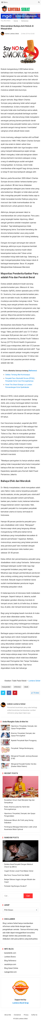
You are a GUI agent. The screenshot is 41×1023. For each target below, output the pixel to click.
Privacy (26, 1015)
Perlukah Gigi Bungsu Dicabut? (15, 886)
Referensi (24, 21)
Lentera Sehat (34, 681)
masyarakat (6, 687)
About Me (7, 1015)
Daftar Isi (34, 1015)
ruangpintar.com (10, 972)
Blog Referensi (10, 961)
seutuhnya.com (10, 964)
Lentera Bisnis (10, 957)
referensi (17, 687)
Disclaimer (17, 1015)
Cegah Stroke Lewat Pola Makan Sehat (18, 871)
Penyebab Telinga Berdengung (22, 748)
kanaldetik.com (10, 953)
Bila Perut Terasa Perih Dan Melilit (16, 875)
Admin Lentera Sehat (12, 33)
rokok (26, 687)
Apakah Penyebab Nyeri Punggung (23, 740)
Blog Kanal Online (11, 968)
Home (16, 21)
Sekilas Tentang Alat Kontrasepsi (17, 375)
